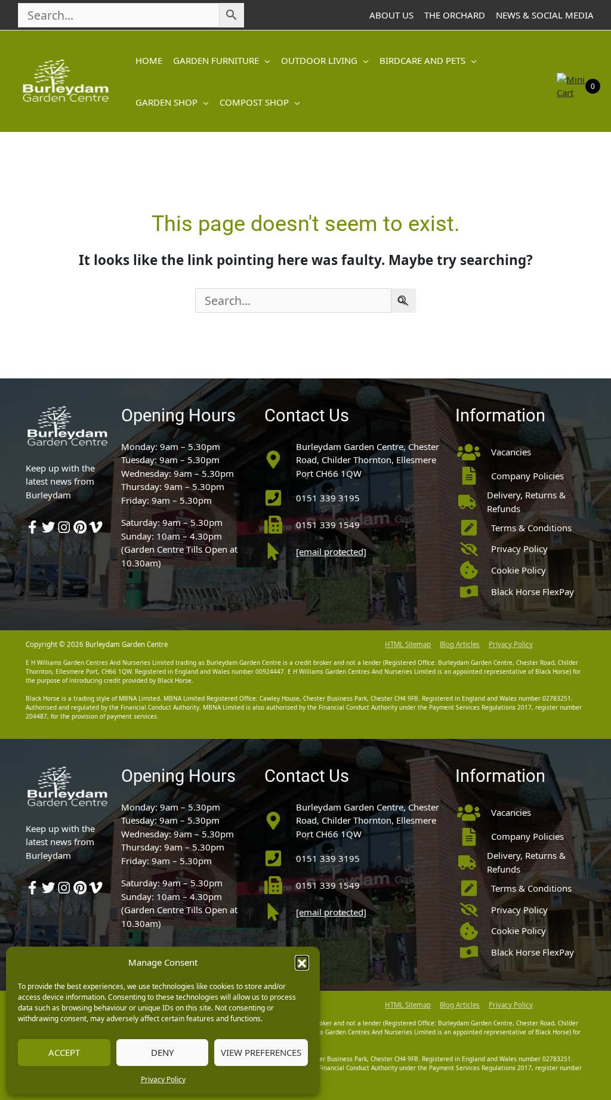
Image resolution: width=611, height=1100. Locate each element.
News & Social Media (545, 15)
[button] (302, 962)
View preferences (261, 1052)
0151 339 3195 (328, 498)
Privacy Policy (163, 1079)
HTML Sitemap (408, 644)
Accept (64, 1052)
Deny (162, 1052)
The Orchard (454, 15)
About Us (391, 15)
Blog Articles (460, 644)
